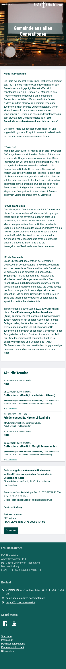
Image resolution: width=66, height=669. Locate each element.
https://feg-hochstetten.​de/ (20, 602)
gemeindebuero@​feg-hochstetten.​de (25, 598)
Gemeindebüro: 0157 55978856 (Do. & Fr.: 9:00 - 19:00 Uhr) (35, 592)
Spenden (11, 530)
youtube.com (11, 408)
